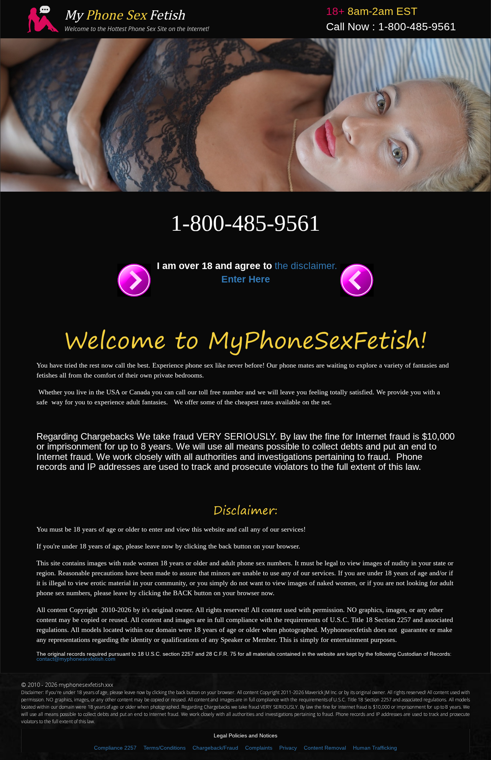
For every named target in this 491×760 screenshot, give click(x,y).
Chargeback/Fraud (215, 748)
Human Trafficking (375, 748)
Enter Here (245, 279)
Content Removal (325, 748)
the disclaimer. (306, 265)
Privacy (288, 748)
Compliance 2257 (115, 748)
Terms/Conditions (164, 748)
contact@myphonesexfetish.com (75, 659)
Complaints (258, 748)
